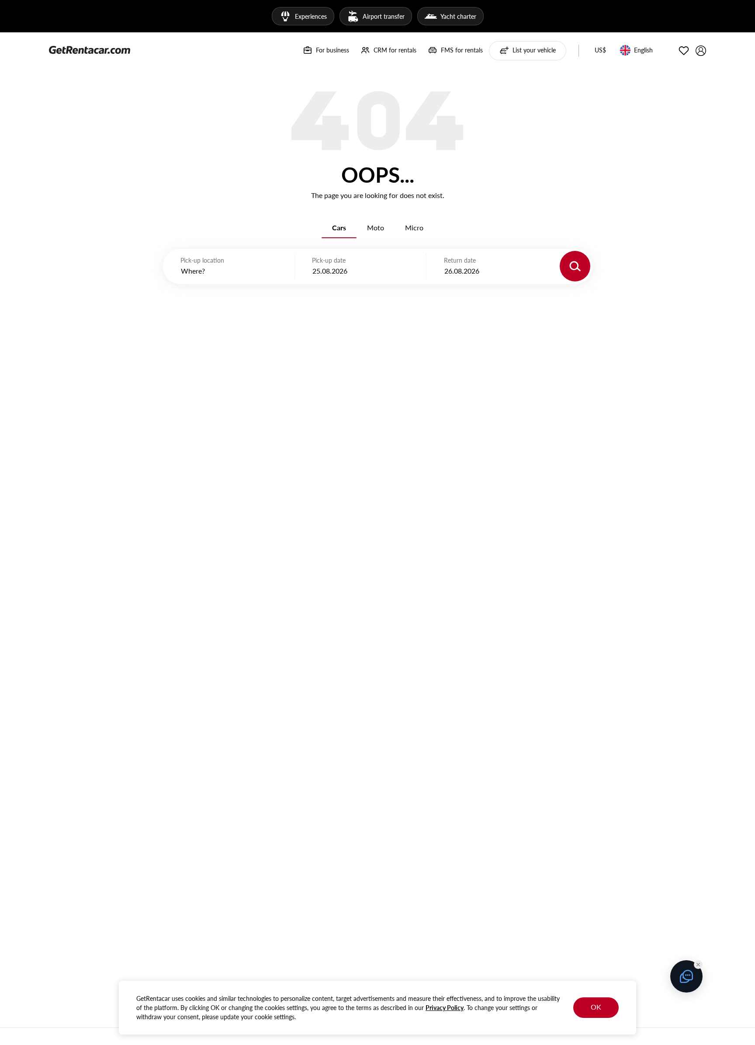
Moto (375, 227)
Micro (414, 227)
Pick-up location (202, 260)
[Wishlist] (684, 51)
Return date (460, 260)
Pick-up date (329, 260)
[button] (600, 50)
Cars (339, 227)
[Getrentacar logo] (89, 49)
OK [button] (596, 1007)
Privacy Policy (445, 1007)
